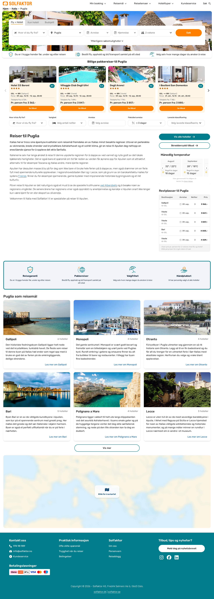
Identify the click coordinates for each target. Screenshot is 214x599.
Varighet (52, 117)
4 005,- (204, 231)
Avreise (91, 117)
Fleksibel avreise (135, 117)
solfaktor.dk (100, 591)
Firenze (22, 176)
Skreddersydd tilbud (182, 145)
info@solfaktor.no (22, 551)
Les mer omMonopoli (125, 364)
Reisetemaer (141, 3)
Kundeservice (188, 3)
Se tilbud (33, 108)
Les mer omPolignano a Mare (121, 436)
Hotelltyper (164, 3)
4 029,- (204, 240)
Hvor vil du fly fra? (17, 117)
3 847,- (204, 213)
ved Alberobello (108, 185)
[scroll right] (208, 90)
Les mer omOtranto (196, 364)
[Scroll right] (206, 168)
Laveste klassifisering (177, 117)
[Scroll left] (162, 168)
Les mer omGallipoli (56, 364)
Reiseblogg (115, 556)
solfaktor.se (114, 591)
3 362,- (204, 204)
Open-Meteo (188, 181)
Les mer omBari (58, 436)
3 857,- (204, 222)
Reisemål (119, 3)
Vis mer (107, 448)
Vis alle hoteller (182, 136)
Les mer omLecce (197, 436)
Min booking (96, 3)
